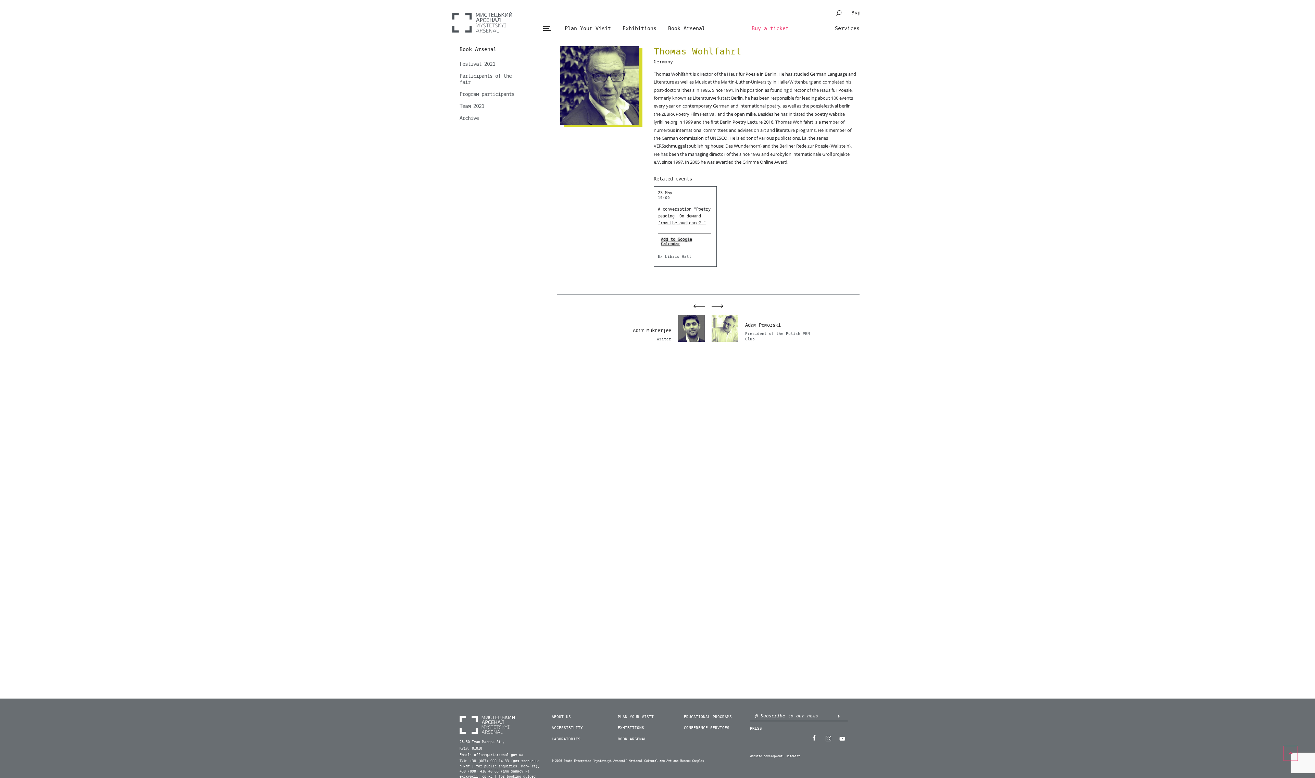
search (839, 13)
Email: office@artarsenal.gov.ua (491, 755)
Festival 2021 (477, 64)
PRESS (756, 728)
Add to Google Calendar (676, 241)
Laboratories (566, 739)
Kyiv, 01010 (471, 748)
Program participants (487, 94)
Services (847, 28)
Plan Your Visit (588, 28)
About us (561, 716)
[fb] (814, 738)
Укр (856, 12)
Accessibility (567, 727)
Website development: (767, 756)
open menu (547, 29)
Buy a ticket (770, 28)
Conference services (706, 727)
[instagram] (828, 738)
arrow (838, 716)
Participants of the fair (486, 79)
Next (721, 306)
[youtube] (842, 738)
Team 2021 (472, 106)
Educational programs (708, 716)
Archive (469, 118)
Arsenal (482, 22)
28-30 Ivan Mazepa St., (482, 742)
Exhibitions (639, 28)
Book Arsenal (686, 28)
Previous (695, 306)
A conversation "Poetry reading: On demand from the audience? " (684, 216)
